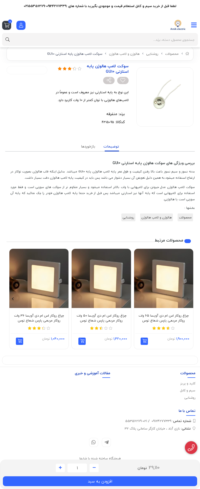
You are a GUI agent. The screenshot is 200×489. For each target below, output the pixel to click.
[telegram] (106, 442)
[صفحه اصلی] (187, 54)
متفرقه (112, 114)
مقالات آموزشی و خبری (92, 373)
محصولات (172, 54)
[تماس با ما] (191, 447)
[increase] (60, 468)
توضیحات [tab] (111, 146)
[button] (144, 341)
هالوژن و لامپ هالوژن (124, 54)
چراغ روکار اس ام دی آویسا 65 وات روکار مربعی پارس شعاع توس (164, 318)
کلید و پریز (187, 383)
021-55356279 (136, 421)
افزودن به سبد (100, 481)
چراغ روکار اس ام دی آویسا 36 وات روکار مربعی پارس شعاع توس (39, 318)
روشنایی (152, 54)
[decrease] (94, 468)
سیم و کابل (187, 390)
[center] (7, 39)
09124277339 (171, 421)
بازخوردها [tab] (88, 146)
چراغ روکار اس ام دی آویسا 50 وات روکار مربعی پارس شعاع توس (101, 318)
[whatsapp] (93, 442)
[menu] (194, 25)
